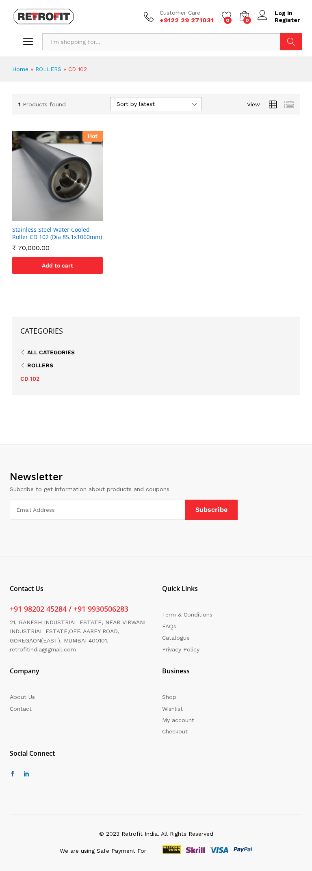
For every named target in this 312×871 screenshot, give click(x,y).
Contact (21, 708)
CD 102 (29, 378)
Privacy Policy (180, 649)
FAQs (169, 626)
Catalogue (176, 637)
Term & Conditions (187, 614)
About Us (22, 697)
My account (178, 720)
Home (20, 69)
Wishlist (172, 708)
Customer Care (180, 12)
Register (287, 20)
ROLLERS (48, 69)
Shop (169, 697)
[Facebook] (13, 774)
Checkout (175, 731)
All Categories (51, 352)
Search (291, 41)
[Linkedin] (26, 774)
